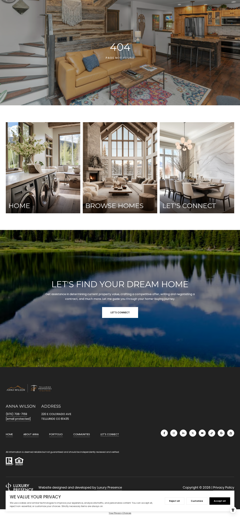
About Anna (31, 434)
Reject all (174, 500)
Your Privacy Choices (120, 513)
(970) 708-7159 (16, 414)
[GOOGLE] (221, 433)
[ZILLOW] (230, 433)
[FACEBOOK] (164, 433)
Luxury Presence (109, 487)
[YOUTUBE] (202, 433)
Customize (197, 500)
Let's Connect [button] (120, 312)
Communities (81, 434)
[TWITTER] (192, 433)
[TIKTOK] (211, 433)
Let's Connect (109, 434)
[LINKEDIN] (183, 433)
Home (9, 434)
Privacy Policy (223, 487)
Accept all (220, 500)
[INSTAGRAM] (173, 433)
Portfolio (56, 434)
